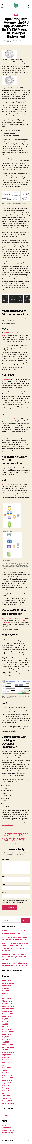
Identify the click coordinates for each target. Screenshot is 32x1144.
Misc (16, 14)
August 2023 (6, 1034)
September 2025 (8, 983)
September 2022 (8, 1052)
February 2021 (7, 1098)
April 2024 (5, 1027)
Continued (16, 75)
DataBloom (10, 1140)
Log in (4, 1125)
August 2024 (6, 1016)
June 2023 (6, 1039)
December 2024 (8, 1006)
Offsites (5, 1115)
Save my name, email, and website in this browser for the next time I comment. (15, 901)
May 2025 (5, 993)
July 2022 (5, 1057)
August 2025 (6, 986)
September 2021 (8, 1080)
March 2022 (6, 1067)
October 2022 (7, 1050)
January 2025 (7, 1003)
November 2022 (8, 1047)
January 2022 (7, 1073)
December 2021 (7, 1075)
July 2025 (5, 988)
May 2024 (5, 1024)
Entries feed (6, 1128)
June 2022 (6, 1060)
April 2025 (5, 996)
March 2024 (6, 1029)
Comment (5, 860)
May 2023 (5, 1042)
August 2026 (6, 980)
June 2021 (5, 1088)
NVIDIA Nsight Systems (9, 618)
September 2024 (8, 1014)
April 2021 (5, 1093)
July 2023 (5, 1037)
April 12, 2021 (13, 41)
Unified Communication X (10, 419)
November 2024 (8, 1009)
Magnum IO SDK (7, 825)
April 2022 (5, 1065)
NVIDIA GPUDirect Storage (10, 484)
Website (4, 892)
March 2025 (6, 998)
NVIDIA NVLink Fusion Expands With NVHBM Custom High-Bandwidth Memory (15, 957)
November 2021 (7, 1078)
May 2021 (5, 1091)
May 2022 (5, 1062)
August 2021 (6, 1083)
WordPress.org (7, 1133)
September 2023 (8, 1032)
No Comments (26, 41)
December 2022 (8, 1044)
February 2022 (7, 1070)
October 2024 (7, 1011)
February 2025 (7, 1001)
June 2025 (6, 991)
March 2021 (6, 1096)
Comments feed (8, 1130)
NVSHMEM (6, 379)
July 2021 (5, 1085)
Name (4, 876)
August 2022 (6, 1055)
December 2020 (8, 1103)
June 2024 (6, 1021)
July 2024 (5, 1019)
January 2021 (7, 1101)
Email (4, 884)
